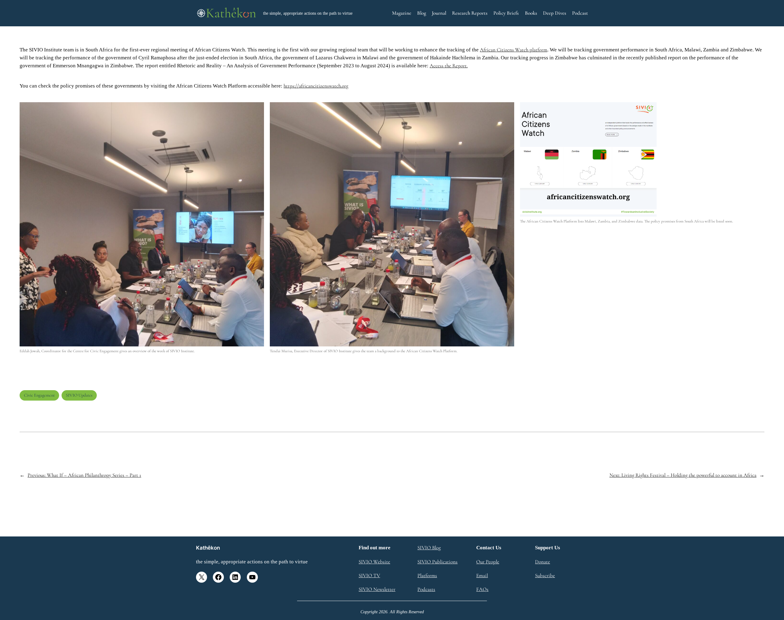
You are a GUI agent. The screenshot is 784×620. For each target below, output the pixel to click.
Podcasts (426, 589)
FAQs (482, 589)
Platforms (427, 575)
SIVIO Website (374, 561)
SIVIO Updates (79, 395)
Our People (487, 561)
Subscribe (545, 575)
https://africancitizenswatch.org (316, 86)
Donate (542, 561)
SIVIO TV (369, 575)
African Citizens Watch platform (513, 50)
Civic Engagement (39, 395)
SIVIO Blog (429, 547)
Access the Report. (449, 65)
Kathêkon (208, 548)
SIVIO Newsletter (377, 589)
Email (482, 575)
